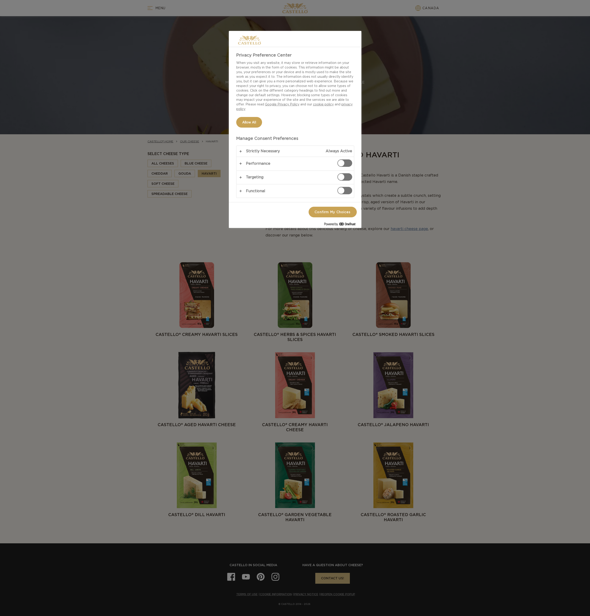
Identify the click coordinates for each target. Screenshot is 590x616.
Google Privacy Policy (282, 104)
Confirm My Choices (333, 212)
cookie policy (323, 104)
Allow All (249, 122)
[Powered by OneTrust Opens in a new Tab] (341, 225)
